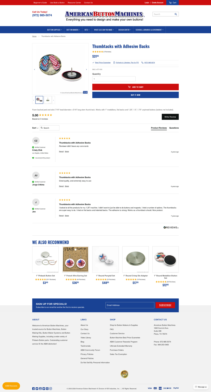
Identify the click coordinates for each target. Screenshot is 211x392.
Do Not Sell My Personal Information (95, 362)
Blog (82, 341)
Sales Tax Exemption (118, 354)
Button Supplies (54, 29)
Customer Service (117, 333)
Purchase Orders (117, 350)
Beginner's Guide (40, 2)
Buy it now (135, 95)
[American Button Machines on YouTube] (40, 388)
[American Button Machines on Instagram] (50, 388)
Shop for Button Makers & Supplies (124, 325)
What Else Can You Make (103, 29)
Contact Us (88, 2)
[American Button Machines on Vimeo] (43, 388)
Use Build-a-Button (57, 2)
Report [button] (61, 151)
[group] (45, 115)
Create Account (157, 2)
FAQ (112, 329)
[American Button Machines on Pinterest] (47, 388)
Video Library (86, 337)
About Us (84, 325)
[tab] (159, 128)
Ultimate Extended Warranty (121, 345)
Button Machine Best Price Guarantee (125, 337)
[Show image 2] (48, 100)
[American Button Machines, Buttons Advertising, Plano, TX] (100, 373)
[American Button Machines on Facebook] (33, 388)
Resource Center (74, 2)
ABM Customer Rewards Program (123, 341)
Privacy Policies (87, 354)
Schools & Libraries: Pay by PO (127, 63)
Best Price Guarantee (103, 63)
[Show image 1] (39, 100)
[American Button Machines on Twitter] (37, 388)
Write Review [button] (170, 116)
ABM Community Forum (90, 350)
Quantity (96, 73)
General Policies (87, 358)
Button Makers (73, 29)
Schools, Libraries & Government (149, 29)
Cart (174, 2)
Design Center (124, 29)
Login (147, 2)
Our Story (84, 329)
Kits (86, 29)
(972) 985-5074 (149, 63)
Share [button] (67, 151)
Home (34, 36)
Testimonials (86, 345)
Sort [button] (34, 128)
